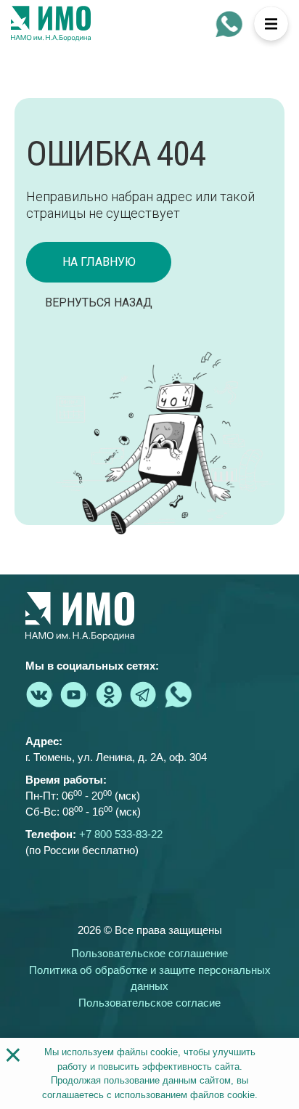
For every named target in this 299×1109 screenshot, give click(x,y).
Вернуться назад (98, 302)
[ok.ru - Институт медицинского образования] (109, 694)
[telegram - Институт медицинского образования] (143, 694)
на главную (99, 262)
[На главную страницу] (51, 24)
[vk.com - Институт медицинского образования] (39, 694)
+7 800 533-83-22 (121, 834)
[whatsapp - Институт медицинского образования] (229, 24)
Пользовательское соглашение (149, 953)
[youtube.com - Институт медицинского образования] (74, 694)
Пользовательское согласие (149, 1002)
